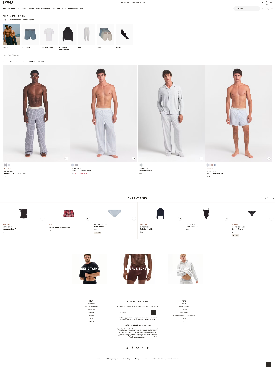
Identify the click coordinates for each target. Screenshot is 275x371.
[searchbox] (247, 8)
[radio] (5, 165)
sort (4, 61)
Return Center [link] (91, 304)
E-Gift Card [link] (183, 310)
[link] (89, 269)
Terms (146, 364)
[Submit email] (153, 314)
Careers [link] (183, 319)
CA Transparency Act (110, 364)
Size (10, 61)
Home (4, 55)
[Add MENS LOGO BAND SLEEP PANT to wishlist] (66, 158)
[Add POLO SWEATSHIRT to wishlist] (180, 218)
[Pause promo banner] (262, 2)
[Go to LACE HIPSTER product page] (114, 213)
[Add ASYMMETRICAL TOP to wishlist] (42, 218)
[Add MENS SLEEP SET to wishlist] (201, 158)
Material (41, 61)
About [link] (184, 304)
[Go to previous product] (261, 198)
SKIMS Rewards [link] (184, 307)
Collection (31, 61)
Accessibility (126, 364)
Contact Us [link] (91, 322)
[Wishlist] (263, 8)
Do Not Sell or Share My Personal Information (167, 364)
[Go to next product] (273, 198)
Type (15, 61)
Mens (10, 55)
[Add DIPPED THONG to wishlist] (271, 218)
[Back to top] (268, 364)
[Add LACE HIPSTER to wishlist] (134, 218)
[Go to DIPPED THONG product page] (252, 213)
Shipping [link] (91, 316)
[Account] (267, 8)
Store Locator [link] (184, 313)
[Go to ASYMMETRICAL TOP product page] (23, 213)
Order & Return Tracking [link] (91, 307)
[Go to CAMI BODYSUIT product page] (206, 213)
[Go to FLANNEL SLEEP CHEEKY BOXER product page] (69, 213)
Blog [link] (184, 322)
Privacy (137, 364)
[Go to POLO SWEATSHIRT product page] (160, 213)
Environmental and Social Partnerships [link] (184, 316)
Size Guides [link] (91, 310)
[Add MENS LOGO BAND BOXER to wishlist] (269, 158)
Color (22, 61)
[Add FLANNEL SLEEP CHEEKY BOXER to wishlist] (88, 218)
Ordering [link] (91, 313)
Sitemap (96, 364)
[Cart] (272, 8)
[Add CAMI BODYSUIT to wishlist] (225, 218)
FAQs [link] (91, 319)
